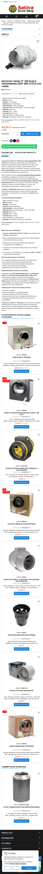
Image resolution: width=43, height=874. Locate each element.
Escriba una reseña (27, 94)
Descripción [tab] (7, 152)
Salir (11, 868)
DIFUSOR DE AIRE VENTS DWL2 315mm (21, 635)
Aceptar (29, 868)
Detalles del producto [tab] (25, 152)
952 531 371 (13, 2)
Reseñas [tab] (5, 156)
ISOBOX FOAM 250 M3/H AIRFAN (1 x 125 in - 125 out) (21, 414)
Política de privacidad (18, 864)
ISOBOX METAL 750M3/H (21, 357)
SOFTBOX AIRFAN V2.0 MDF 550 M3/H (21, 524)
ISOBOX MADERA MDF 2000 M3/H (21, 746)
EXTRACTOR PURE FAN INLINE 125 (21, 691)
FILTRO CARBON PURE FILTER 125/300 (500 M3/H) (21, 807)
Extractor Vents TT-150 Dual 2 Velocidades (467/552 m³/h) (21, 580)
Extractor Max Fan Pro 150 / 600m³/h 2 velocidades (21, 469)
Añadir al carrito (30, 134)
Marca (4, 89)
